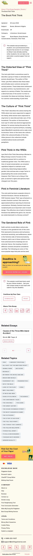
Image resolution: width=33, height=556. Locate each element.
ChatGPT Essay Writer (8, 477)
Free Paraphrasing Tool (8, 503)
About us (4, 488)
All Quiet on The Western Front (15, 365)
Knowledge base (9, 468)
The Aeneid (24, 396)
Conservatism (6, 39)
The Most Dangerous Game (13, 412)
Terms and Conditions (8, 519)
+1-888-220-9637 (10, 538)
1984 (4, 362)
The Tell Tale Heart (10, 421)
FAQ (2, 491)
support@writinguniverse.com (15, 542)
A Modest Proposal (17, 362)
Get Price (8, 456)
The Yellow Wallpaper (11, 427)
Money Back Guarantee (8, 522)
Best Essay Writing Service (9, 511)
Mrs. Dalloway (8, 390)
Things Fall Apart (9, 431)
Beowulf (6, 371)
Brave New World (9, 378)
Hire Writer (23, 3)
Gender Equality (9, 440)
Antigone (19, 368)
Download (9, 298)
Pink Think (21, 39)
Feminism (14, 39)
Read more (8, 341)
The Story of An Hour (11, 418)
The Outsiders (8, 415)
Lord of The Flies (9, 387)
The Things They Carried (12, 424)
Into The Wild (8, 384)
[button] (14, 350)
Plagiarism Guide (6, 471)
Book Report (14, 36)
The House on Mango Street (13, 409)
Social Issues (22, 33)
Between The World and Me (13, 374)
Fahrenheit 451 (8, 381)
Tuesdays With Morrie (11, 437)
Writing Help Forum (7, 480)
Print (26, 298)
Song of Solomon (9, 396)
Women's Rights (20, 26)
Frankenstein (23, 381)
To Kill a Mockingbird (11, 434)
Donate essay (5, 500)
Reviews (4, 494)
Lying (21, 387)
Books (12, 26)
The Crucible (7, 403)
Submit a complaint (7, 531)
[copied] (28, 311)
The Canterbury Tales (11, 399)
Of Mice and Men (9, 393)
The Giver (19, 403)
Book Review (23, 36)
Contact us (4, 497)
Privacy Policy (5, 528)
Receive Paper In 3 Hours (16, 272)
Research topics (6, 474)
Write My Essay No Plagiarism (10, 508)
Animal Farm (7, 368)
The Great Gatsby (9, 406)
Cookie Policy (5, 525)
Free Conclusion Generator (9, 506)
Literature (13, 33)
